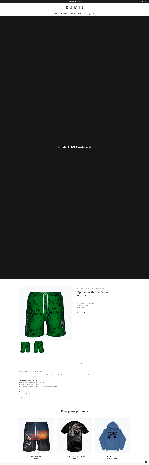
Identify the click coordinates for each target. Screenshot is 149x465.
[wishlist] (94, 14)
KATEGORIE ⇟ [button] (63, 13)
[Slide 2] (38, 347)
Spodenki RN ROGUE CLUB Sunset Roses (37, 456)
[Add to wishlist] (52, 420)
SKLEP (55, 13)
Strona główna (80, 288)
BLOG (79, 13)
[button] (141, 1)
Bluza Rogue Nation (112, 456)
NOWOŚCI (88, 288)
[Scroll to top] (146, 462)
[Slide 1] (25, 347)
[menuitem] (141, 1)
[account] (90, 14)
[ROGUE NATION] (74, 7)
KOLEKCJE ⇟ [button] (72, 13)
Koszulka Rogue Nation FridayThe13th (74, 456)
